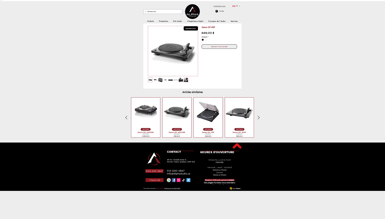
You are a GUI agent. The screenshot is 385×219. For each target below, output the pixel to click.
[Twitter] (188, 180)
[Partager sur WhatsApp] (210, 54)
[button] (150, 21)
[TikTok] (183, 180)
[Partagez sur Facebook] (203, 54)
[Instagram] (179, 180)
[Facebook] (174, 180)
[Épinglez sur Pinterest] (206, 54)
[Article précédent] (126, 118)
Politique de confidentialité (172, 188)
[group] (192, 117)
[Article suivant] (259, 118)
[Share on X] (214, 54)
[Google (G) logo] (169, 180)
